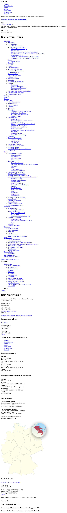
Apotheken (14, 166)
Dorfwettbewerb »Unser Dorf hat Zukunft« (20, 91)
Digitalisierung (8, 238)
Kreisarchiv (11, 136)
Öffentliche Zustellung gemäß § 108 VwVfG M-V (25, 56)
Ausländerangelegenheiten (18, 113)
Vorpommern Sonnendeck (15, 203)
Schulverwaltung (16, 181)
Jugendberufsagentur (13, 147)
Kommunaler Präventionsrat (15, 71)
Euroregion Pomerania (14, 225)
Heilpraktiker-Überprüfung (18, 135)
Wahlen (10, 66)
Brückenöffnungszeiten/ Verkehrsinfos (18, 175)
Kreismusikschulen (16, 189)
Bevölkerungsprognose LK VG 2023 (21, 220)
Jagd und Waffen (16, 116)
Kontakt (6, 13)
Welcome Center (12, 202)
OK (2, 22)
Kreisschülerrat (15, 195)
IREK (12, 222)
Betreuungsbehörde (16, 128)
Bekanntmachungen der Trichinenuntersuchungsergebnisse (27, 53)
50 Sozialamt (4, 322)
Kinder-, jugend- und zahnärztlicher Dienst (23, 124)
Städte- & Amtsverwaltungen (16, 46)
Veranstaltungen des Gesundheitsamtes (21, 120)
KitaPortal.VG (15, 156)
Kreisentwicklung (16, 219)
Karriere (6, 99)
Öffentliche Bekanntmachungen (16, 47)
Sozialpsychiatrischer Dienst (19, 127)
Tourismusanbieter (13, 228)
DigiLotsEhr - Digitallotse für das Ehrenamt (20, 242)
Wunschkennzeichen (13, 78)
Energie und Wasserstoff (18, 213)
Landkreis (7, 41)
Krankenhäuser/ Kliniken (18, 170)
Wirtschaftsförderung (13, 211)
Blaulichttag (14, 85)
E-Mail (3, 334)
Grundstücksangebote (17, 55)
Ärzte (12, 167)
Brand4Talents (15, 214)
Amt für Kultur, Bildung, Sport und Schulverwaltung (22, 177)
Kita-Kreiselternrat (16, 158)
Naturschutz (11, 80)
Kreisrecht (10, 63)
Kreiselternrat (15, 194)
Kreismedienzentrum (17, 183)
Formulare (10, 106)
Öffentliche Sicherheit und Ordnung (21, 111)
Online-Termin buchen (14, 102)
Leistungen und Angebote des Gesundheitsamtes (24, 164)
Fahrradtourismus (12, 235)
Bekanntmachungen (16, 50)
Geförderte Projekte (13, 67)
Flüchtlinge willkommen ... (15, 205)
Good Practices (12, 249)
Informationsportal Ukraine (11, 256)
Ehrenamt (10, 83)
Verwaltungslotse (12, 44)
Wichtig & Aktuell (16, 119)
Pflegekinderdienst (16, 155)
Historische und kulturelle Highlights (18, 236)
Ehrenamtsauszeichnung (18, 86)
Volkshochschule (16, 188)
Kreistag (10, 60)
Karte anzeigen (16, 315)
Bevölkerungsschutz (9, 255)
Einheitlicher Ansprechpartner (16, 172)
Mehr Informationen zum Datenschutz (11, 29)
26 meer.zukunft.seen (13, 250)
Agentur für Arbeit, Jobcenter (16, 145)
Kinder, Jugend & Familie (15, 153)
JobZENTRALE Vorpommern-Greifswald (19, 149)
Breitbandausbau (12, 208)
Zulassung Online (12, 77)
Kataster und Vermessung (15, 138)
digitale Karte (11, 253)
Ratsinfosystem (15, 61)
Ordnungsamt (11, 110)
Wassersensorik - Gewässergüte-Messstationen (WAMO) (23, 244)
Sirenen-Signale (12, 199)
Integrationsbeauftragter (14, 75)
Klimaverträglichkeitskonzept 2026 (20, 216)
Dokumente (11, 108)
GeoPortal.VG (15, 141)
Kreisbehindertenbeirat (14, 72)
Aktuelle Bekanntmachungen (19, 49)
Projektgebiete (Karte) (17, 210)
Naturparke (11, 231)
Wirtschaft (7, 206)
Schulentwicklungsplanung (18, 180)
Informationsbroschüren (14, 94)
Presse (6, 9)
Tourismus (7, 227)
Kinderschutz (14, 160)
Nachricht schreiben (6, 315)
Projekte (13, 186)
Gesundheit (11, 161)
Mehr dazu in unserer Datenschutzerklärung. (14, 19)
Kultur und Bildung (16, 178)
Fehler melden (8, 12)
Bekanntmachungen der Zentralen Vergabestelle (24, 52)
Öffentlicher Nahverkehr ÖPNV (16, 174)
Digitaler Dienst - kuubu (14, 245)
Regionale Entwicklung (14, 217)
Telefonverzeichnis (13, 105)
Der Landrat (11, 42)
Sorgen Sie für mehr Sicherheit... (17, 197)
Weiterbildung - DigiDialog (15, 247)
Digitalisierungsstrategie (14, 241)
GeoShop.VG (15, 142)
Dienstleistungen (12, 103)
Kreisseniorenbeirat (13, 74)
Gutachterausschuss (16, 139)
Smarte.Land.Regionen (14, 239)
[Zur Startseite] (10, 259)
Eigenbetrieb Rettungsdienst (15, 144)
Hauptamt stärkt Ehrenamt (18, 88)
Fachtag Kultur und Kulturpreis (19, 185)
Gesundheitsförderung (17, 163)
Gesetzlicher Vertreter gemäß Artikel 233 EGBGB (25, 58)
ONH (12, 191)
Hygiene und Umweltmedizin (19, 125)
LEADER (10, 224)
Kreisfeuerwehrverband (14, 200)
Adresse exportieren (26, 315)
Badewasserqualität (13, 230)
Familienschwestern (16, 133)
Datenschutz (7, 10)
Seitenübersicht (8, 6)
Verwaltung (14, 131)
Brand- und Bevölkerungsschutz (20, 114)
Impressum (7, 7)
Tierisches (10, 233)
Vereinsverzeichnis (16, 89)
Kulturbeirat (14, 192)
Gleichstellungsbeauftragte (15, 69)
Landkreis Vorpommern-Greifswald (10, 482)
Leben (6, 152)
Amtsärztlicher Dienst (17, 122)
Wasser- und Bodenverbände (16, 81)
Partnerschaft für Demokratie (16, 92)
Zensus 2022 (11, 150)
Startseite (6, 4)
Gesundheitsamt (12, 117)
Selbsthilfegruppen (16, 169)
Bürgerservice (8, 100)
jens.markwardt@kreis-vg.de (8, 311)
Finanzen (10, 64)
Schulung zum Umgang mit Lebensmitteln (22, 130)
